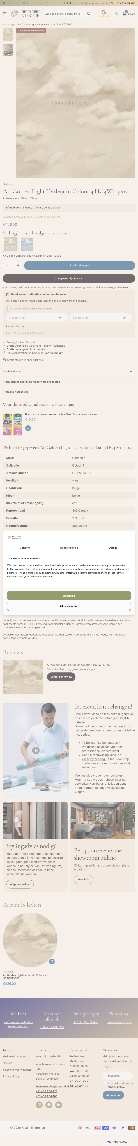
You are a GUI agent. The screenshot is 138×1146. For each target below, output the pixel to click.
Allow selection (69, 606)
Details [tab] (113, 547)
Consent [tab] (25, 547)
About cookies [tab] (69, 547)
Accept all (69, 595)
